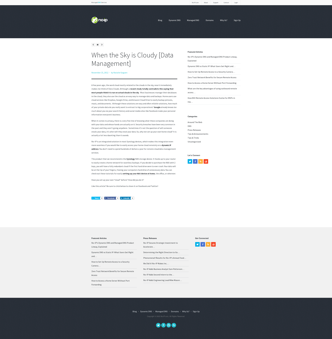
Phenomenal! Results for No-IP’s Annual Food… (164, 258)
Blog (160, 20)
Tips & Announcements (198, 134)
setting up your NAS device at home (139, 173)
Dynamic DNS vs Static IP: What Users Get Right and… (211, 66)
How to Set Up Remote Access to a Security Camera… (211, 71)
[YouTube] (206, 161)
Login (236, 2)
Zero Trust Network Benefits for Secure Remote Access (212, 77)
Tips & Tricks (193, 137)
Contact (226, 2)
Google (157, 107)
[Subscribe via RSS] (174, 325)
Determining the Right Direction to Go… (161, 252)
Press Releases (194, 130)
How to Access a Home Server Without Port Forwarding (212, 83)
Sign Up (237, 20)
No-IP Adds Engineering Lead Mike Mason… (162, 280)
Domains (210, 20)
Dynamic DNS (175, 20)
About (206, 2)
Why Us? (223, 20)
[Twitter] (190, 161)
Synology (130, 159)
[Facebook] (195, 161)
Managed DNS (193, 20)
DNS (189, 126)
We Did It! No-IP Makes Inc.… (156, 263)
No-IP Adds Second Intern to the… (158, 274)
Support (215, 2)
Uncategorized (194, 141)
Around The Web (195, 122)
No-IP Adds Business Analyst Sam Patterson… (163, 269)
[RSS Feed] (200, 161)
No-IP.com (195, 2)
